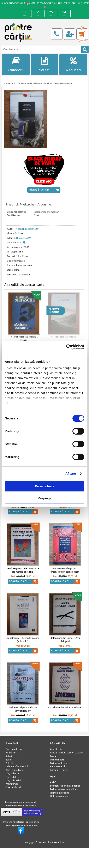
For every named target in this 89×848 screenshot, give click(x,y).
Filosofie (38, 83)
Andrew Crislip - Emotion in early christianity (23, 709)
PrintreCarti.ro (56, 842)
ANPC (53, 782)
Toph (20, 242)
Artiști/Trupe (12, 784)
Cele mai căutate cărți (17, 766)
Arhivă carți (11, 753)
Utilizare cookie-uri (59, 796)
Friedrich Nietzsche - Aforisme (58, 83)
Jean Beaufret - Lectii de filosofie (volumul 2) (22, 640)
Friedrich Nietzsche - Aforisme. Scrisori (24, 338)
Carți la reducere (14, 749)
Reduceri (73, 70)
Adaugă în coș (18, 511)
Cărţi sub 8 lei (12, 777)
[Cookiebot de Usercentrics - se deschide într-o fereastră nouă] (66, 347)
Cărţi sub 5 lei (12, 773)
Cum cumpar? (57, 760)
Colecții (9, 763)
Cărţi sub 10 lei (13, 781)
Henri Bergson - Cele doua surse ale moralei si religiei (23, 570)
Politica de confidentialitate (64, 789)
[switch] (78, 431)
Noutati (44, 70)
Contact (54, 756)
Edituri (9, 760)
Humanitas (22, 238)
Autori (9, 756)
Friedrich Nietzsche (25, 229)
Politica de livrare (59, 763)
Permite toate (44, 486)
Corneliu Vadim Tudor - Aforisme (64, 707)
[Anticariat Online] (21, 833)
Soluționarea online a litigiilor (65, 786)
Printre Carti (9, 83)
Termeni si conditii (59, 793)
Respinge (44, 498)
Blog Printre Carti (14, 770)
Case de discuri (13, 787)
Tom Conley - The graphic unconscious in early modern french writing (65, 572)
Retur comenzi (57, 766)
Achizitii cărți (56, 749)
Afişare (70, 473)
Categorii (15, 70)
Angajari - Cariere (59, 770)
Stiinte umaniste (24, 83)
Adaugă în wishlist (39, 189)
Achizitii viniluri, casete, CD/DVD (66, 753)
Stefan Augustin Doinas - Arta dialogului (65, 640)
